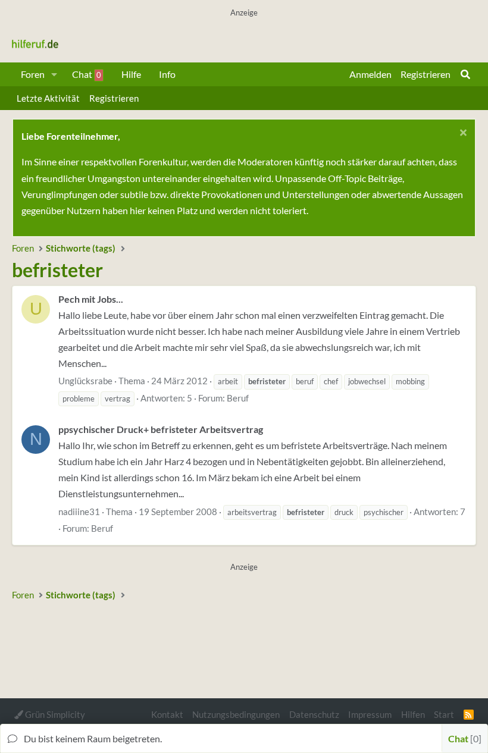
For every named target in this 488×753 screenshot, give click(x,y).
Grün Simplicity (54, 714)
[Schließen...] (461, 134)
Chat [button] (463, 738)
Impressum (370, 714)
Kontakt (167, 714)
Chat (86, 74)
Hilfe (131, 74)
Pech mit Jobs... (90, 299)
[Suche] (465, 74)
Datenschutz (314, 714)
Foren (33, 74)
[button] (54, 74)
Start (444, 714)
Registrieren (114, 98)
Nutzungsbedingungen (236, 714)
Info (167, 74)
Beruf (238, 398)
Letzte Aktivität (48, 98)
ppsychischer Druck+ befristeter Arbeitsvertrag (160, 429)
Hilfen (413, 714)
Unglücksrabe (85, 380)
